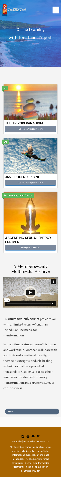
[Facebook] (22, 436)
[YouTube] (33, 436)
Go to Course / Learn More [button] (30, 129)
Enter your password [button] (30, 247)
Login (9, 411)
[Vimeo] (38, 436)
